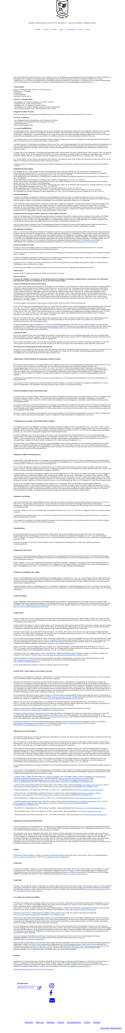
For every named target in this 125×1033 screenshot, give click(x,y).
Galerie (80, 29)
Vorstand (53, 29)
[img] (62, 9)
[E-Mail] (52, 1000)
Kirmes (61, 29)
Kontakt (87, 29)
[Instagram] (51, 986)
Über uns (46, 29)
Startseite (38, 29)
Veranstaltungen (70, 29)
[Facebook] (51, 993)
